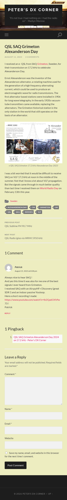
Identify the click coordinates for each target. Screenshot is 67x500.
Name (8, 409)
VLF (39, 212)
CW (33, 207)
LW (56, 207)
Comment (10, 374)
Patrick (18, 266)
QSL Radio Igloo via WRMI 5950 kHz (24, 237)
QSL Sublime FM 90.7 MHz (18, 224)
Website (9, 438)
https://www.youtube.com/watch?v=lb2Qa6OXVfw (32, 299)
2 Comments (32, 57)
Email (8, 423)
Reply (7, 313)
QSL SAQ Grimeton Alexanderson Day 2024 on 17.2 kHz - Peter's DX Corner (36, 339)
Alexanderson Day (17, 207)
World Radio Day (49, 188)
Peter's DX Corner (33, 9)
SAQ (18, 212)
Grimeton (42, 63)
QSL (9, 212)
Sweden (13, 201)
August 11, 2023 (13, 57)
